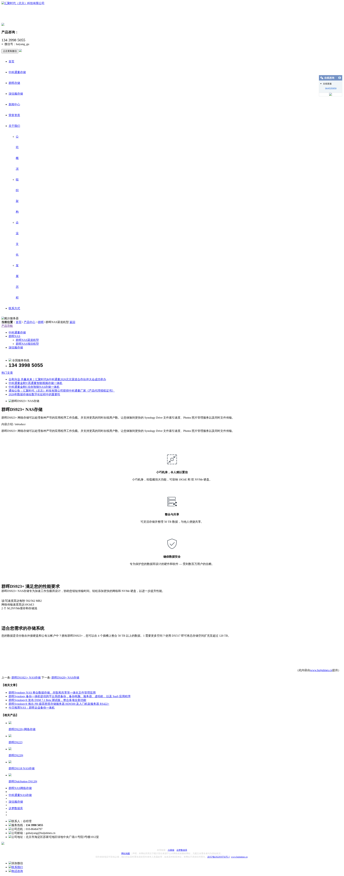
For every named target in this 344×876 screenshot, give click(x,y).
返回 (72, 322)
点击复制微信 (10, 51)
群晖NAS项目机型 (27, 343)
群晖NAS (14, 336)
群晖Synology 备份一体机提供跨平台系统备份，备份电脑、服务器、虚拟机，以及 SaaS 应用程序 (70, 696)
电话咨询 (17, 871)
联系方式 (14, 308)
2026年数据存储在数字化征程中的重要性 (34, 394)
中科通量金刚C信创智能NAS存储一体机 (34, 386)
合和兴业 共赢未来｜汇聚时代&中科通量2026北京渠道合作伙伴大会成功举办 (57, 379)
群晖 (41, 322)
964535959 (330, 88)
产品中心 (29, 322)
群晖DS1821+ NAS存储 (26, 677)
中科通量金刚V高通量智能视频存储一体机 (35, 383)
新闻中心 (14, 104)
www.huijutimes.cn (321, 670)
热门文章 (7, 372)
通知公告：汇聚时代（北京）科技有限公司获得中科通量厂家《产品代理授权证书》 (62, 390)
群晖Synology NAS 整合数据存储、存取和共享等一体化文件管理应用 (52, 692)
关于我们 (14, 125)
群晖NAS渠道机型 (27, 339)
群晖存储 (14, 82)
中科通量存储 (17, 72)
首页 (11, 61)
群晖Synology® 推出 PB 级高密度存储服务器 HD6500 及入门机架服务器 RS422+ (59, 703)
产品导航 (7, 325)
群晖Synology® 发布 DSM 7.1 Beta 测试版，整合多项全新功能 (47, 700)
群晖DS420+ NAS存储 (65, 677)
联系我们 (17, 867)
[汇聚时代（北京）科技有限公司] (22, 3)
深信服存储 (16, 93)
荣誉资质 (14, 115)
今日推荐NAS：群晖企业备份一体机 (32, 707)
